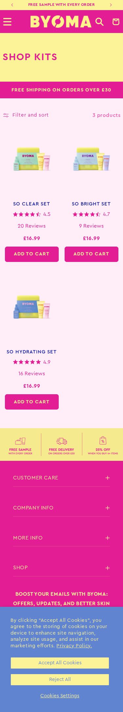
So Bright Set (91, 204)
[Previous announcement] (12, 5)
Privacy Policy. (74, 645)
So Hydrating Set (32, 351)
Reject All (60, 679)
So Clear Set (31, 204)
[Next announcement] (111, 5)
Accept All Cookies (60, 662)
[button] (100, 22)
